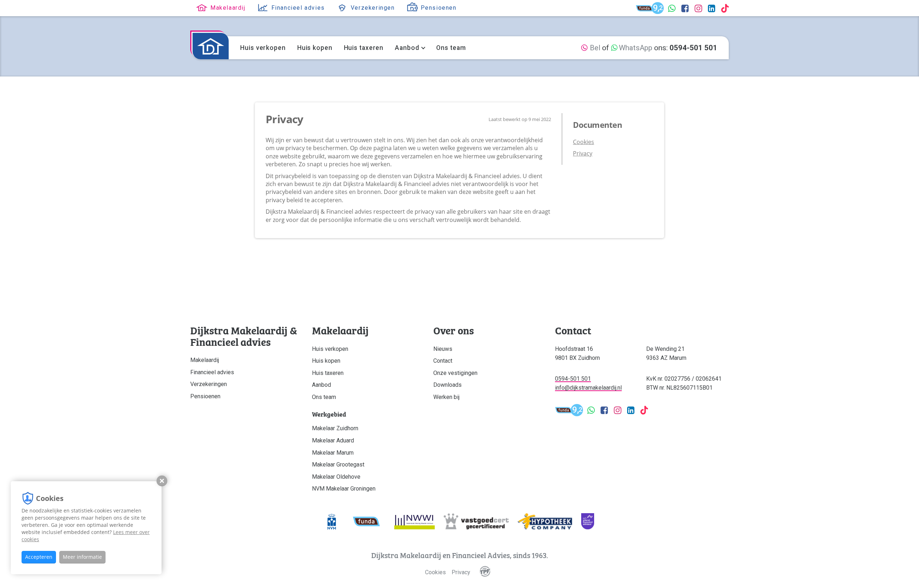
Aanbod (407, 47)
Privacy (582, 153)
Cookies (583, 142)
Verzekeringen (208, 384)
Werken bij (446, 397)
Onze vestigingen (455, 373)
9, (658, 8)
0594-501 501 (573, 378)
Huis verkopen (262, 47)
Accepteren (38, 556)
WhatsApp (634, 47)
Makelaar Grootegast (338, 464)
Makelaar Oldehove (336, 476)
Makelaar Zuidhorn (335, 428)
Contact (442, 360)
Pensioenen (205, 396)
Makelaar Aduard (333, 440)
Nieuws (442, 348)
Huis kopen (314, 47)
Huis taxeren (364, 47)
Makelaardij (204, 360)
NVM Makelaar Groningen (343, 488)
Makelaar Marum (333, 452)
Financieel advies (212, 372)
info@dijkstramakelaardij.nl (588, 387)
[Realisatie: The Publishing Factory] (485, 572)
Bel (594, 47)
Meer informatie (82, 556)
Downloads (447, 384)
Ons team (451, 47)
